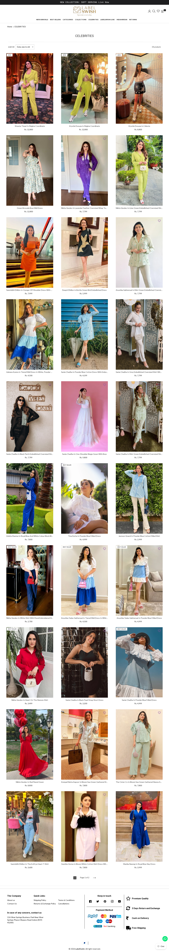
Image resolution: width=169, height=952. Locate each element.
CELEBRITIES (20, 26)
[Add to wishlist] (50, 56)
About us (11, 900)
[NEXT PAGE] (94, 877)
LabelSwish (80, 949)
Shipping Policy (40, 900)
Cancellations (63, 903)
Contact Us (12, 903)
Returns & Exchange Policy (45, 903)
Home (9, 26)
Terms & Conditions (66, 900)
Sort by (11, 47)
